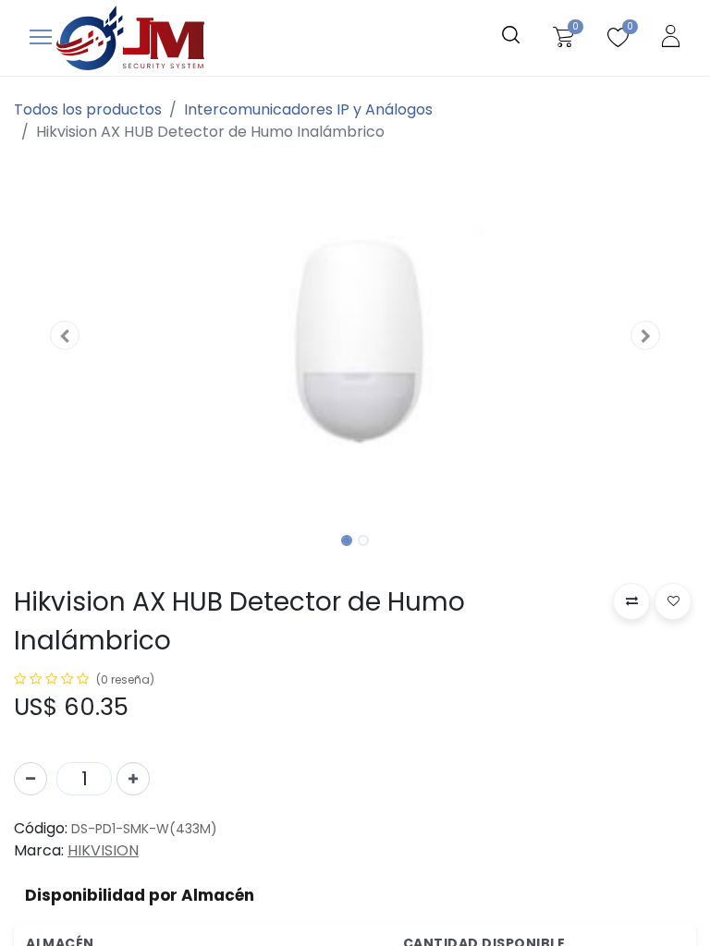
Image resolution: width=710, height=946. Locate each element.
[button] (65, 335)
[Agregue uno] (133, 778)
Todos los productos (88, 109)
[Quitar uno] (30, 778)
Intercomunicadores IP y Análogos (308, 109)
